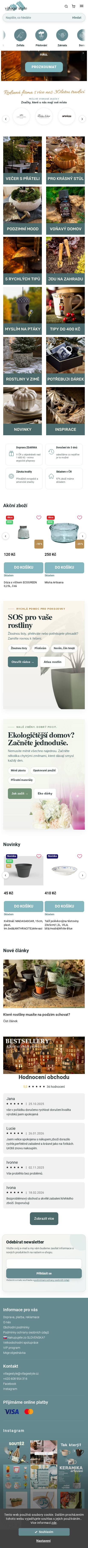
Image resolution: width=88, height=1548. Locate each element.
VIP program (11, 1347)
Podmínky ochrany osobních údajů (26, 1332)
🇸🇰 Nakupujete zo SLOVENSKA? (24, 1337)
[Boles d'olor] (44, 116)
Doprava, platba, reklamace (21, 1317)
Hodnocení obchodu (44, 1077)
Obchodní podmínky (16, 1327)
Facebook (9, 1383)
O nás (7, 1322)
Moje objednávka (14, 1352)
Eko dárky (45, 793)
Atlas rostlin (53, 662)
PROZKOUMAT (44, 67)
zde (54, 1522)
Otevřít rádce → (23, 662)
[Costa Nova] (21, 116)
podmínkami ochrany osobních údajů (51, 1280)
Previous (5, 536)
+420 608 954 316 (15, 1378)
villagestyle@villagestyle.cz (21, 1373)
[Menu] (81, 6)
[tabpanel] (23, 550)
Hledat (76, 17)
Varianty (62, 904)
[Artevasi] (66, 116)
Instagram (10, 1389)
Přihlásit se (44, 1273)
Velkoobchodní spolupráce (20, 1342)
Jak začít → (20, 793)
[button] (5, 54)
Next (82, 536)
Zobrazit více (44, 1219)
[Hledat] (66, 6)
